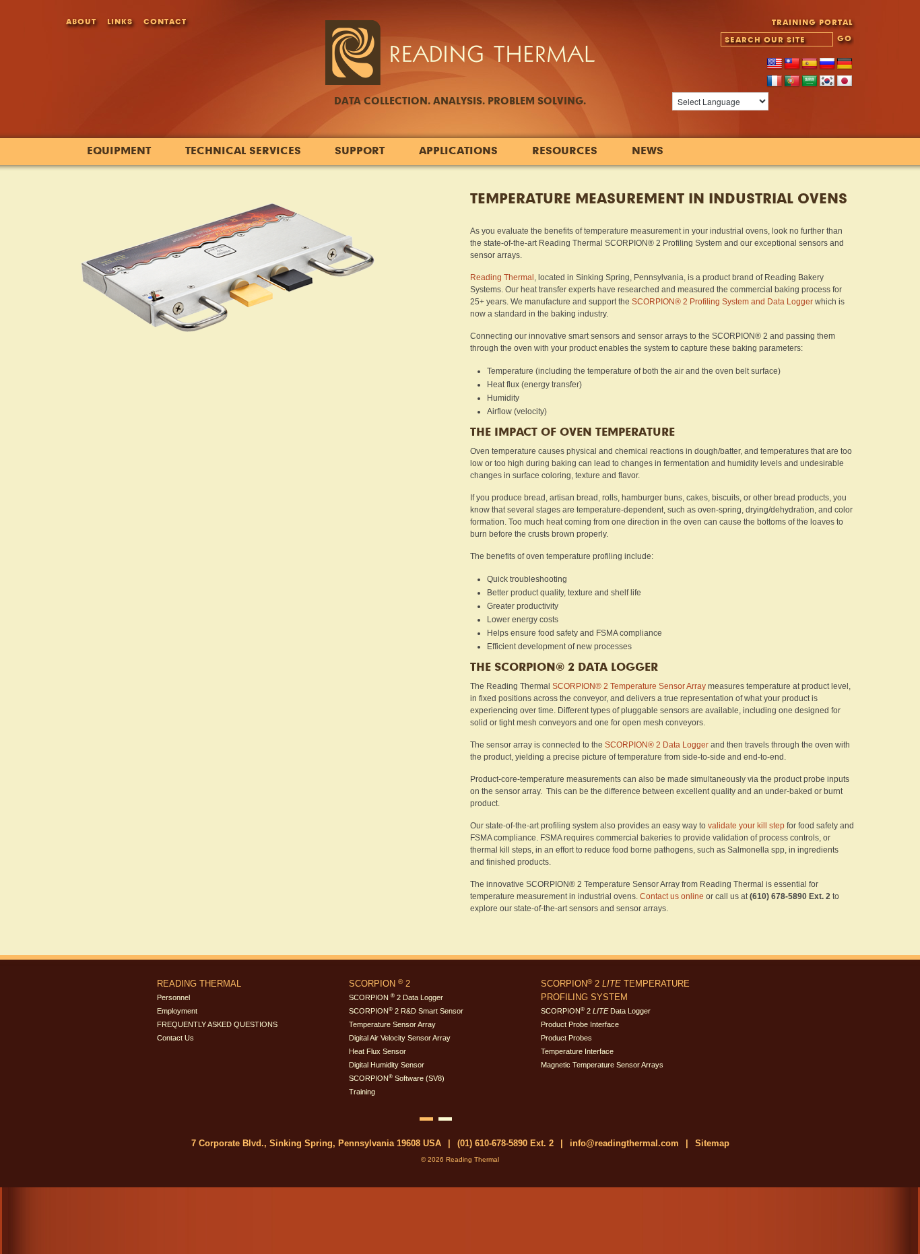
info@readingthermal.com (624, 1143)
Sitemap (712, 1143)
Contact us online (672, 896)
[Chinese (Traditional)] (792, 64)
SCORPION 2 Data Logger (396, 997)
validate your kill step (746, 825)
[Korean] (827, 81)
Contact (165, 21)
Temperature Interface (577, 1051)
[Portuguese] (792, 81)
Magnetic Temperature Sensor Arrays (602, 1065)
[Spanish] (809, 64)
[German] (844, 64)
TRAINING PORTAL (812, 22)
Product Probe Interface (580, 1024)
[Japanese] (844, 81)
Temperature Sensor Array (392, 1024)
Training (362, 1092)
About (81, 21)
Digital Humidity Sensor (386, 1065)
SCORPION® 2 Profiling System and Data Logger (722, 301)
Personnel (173, 997)
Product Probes (566, 1038)
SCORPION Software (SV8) (397, 1078)
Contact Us (175, 1038)
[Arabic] (809, 81)
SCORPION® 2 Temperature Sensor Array (629, 686)
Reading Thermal (502, 277)
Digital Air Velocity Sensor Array (400, 1038)
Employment (177, 1011)
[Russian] (827, 64)
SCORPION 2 (379, 984)
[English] (774, 64)
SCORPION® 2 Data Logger (657, 745)
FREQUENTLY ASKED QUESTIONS (217, 1024)
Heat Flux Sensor (377, 1051)
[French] (774, 81)
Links (120, 21)
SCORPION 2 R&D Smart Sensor (406, 1011)
